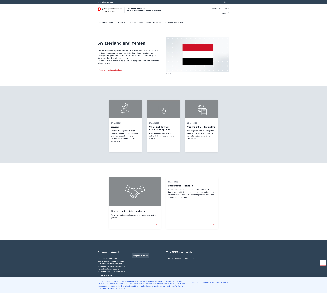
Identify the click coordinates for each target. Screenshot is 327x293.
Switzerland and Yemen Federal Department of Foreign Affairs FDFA (144, 9)
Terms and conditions (118, 288)
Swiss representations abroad (178, 258)
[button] (121, 22)
